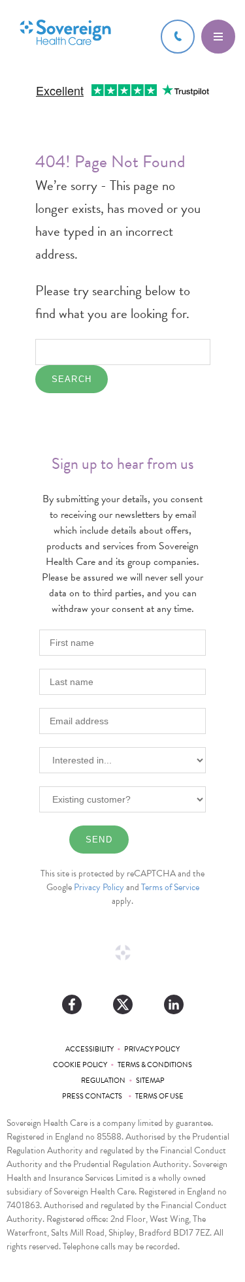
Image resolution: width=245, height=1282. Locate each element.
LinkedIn (174, 1004)
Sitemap (150, 1080)
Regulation (103, 1080)
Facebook (72, 1004)
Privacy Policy (99, 887)
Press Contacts (93, 1096)
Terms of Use (159, 1096)
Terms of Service (170, 887)
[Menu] (218, 37)
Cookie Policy (80, 1064)
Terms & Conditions (155, 1064)
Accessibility (89, 1049)
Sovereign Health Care (65, 34)
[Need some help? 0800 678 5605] (177, 36)
